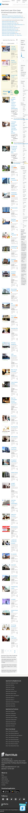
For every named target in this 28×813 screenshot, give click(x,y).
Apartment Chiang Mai (11, 713)
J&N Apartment (15, 436)
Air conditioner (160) (25, 90)
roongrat (13, 599)
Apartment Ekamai (10, 684)
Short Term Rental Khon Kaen (12, 745)
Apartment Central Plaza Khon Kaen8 (10, 30)
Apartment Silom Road (11, 693)
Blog (2, 774)
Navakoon (13, 415)
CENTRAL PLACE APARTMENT (14, 502)
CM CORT (13, 564)
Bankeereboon (14, 526)
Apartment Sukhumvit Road (12, 682)
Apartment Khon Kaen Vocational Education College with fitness (23, 257)
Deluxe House (14, 472)
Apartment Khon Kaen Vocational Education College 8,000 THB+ (9, 671)
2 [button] (5, 650)
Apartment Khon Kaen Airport (8, 21)
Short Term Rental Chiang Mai (12, 741)
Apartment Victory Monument (12, 701)
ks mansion (14, 553)
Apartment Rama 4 (10, 697)
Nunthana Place (15, 426)
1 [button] (2, 650)
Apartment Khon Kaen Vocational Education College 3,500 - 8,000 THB (9, 666)
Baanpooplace (14, 207)
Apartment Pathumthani (11, 719)
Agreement (4, 776)
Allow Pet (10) (24, 99)
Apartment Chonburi (10, 725)
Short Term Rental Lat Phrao (12, 737)
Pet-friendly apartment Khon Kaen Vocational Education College (23, 246)
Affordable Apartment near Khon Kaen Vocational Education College (9, 660)
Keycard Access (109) (24, 172)
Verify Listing (4, 778)
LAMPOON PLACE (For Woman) (14, 541)
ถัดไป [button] (14, 651)
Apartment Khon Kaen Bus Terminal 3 (10, 27)
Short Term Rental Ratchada (12, 739)
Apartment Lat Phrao (10, 703)
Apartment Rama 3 (10, 699)
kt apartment (14, 575)
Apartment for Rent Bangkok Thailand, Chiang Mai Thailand (6, 4)
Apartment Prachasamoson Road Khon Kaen (11, 15)
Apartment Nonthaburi (11, 715)
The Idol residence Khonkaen (13, 48)
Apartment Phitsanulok (11, 723)
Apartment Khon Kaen (11, 721)
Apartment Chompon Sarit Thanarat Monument (12, 24)
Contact (3, 784)
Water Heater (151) (24, 136)
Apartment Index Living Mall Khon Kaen (10, 33)
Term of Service (5, 780)
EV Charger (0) (24, 225)
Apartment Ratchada (10, 705)
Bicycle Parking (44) (24, 191)
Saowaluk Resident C (13, 273)
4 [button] (10, 650)
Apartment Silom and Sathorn (12, 695)
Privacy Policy (4, 782)
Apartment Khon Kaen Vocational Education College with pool (23, 268)
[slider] (21, 57)
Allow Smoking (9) (25, 150)
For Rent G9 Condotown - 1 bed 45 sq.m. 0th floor (14, 149)
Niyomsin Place (14, 328)
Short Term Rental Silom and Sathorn (14, 735)
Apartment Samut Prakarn (11, 717)
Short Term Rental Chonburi (12, 743)
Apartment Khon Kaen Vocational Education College (11, 39)
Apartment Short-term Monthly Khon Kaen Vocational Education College (23, 279)
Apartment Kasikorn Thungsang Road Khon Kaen (12, 17)
